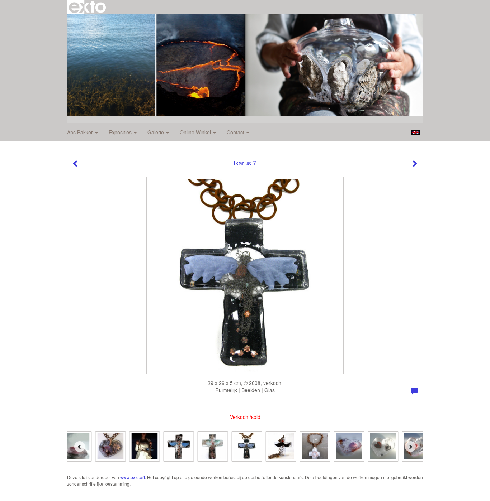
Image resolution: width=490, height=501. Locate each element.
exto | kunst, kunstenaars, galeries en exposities (87, 7)
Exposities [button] (121, 132)
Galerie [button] (156, 132)
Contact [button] (236, 132)
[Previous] (79, 446)
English (415, 132)
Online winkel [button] (196, 132)
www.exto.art (132, 477)
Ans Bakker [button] (80, 132)
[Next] (410, 446)
